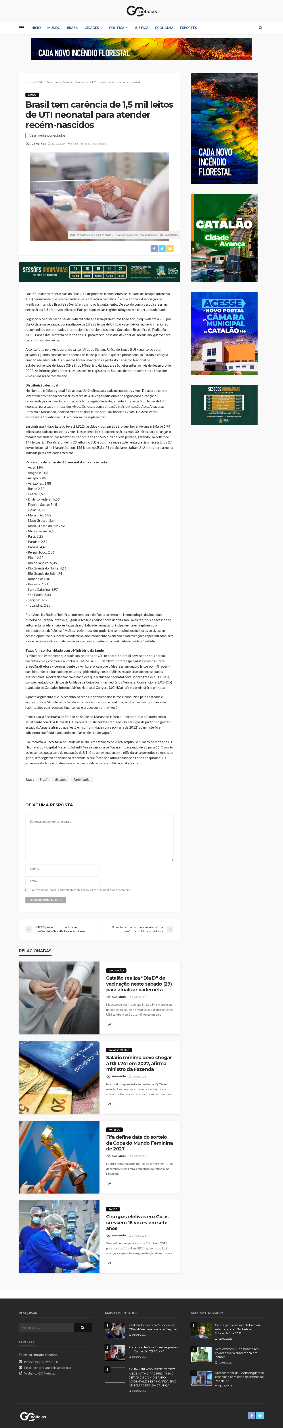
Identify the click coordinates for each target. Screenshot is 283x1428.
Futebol (114, 1129)
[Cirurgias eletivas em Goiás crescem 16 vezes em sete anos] (59, 1236)
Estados (85, 143)
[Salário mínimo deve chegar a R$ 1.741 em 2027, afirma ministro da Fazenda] (59, 1077)
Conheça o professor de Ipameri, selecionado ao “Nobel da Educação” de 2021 (237, 1329)
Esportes (188, 28)
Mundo (53, 28)
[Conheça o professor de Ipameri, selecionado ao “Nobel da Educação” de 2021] (201, 1331)
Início (36, 28)
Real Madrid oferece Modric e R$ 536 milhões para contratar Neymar (153, 1327)
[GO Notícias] (141, 10)
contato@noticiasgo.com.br (52, 1367)
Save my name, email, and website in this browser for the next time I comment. (80, 890)
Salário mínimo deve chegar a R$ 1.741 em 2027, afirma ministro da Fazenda (139, 1063)
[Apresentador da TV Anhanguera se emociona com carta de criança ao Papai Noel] (201, 1378)
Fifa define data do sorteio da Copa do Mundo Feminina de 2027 (139, 1143)
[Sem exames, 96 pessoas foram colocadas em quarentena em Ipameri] (201, 1354)
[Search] (260, 27)
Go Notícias (38, 143)
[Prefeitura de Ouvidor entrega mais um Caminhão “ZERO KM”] (115, 1353)
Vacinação (116, 970)
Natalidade (99, 143)
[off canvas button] (21, 27)
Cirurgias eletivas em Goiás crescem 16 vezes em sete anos (137, 1222)
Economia (164, 28)
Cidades (92, 28)
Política (116, 28)
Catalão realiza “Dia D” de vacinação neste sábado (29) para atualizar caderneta (139, 983)
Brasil (72, 28)
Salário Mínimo (119, 1050)
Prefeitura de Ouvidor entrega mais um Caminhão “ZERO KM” (153, 1349)
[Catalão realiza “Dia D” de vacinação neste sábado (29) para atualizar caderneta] (59, 998)
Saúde (32, 94)
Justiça (142, 28)
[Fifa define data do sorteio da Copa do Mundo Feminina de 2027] (59, 1157)
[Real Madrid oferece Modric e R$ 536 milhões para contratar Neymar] (115, 1331)
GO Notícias (46, 1373)
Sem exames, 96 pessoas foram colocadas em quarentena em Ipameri (237, 1353)
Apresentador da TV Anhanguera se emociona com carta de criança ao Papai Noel (239, 1376)
